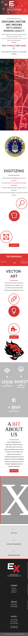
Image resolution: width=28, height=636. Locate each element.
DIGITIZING (14, 604)
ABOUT (14, 588)
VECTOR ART (14, 606)
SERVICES (14, 592)
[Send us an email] (14, 627)
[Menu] (7, 4)
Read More (17, 466)
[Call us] (16, 627)
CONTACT (14, 590)
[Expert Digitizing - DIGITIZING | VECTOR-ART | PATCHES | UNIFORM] (14, 4)
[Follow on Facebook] (11, 627)
